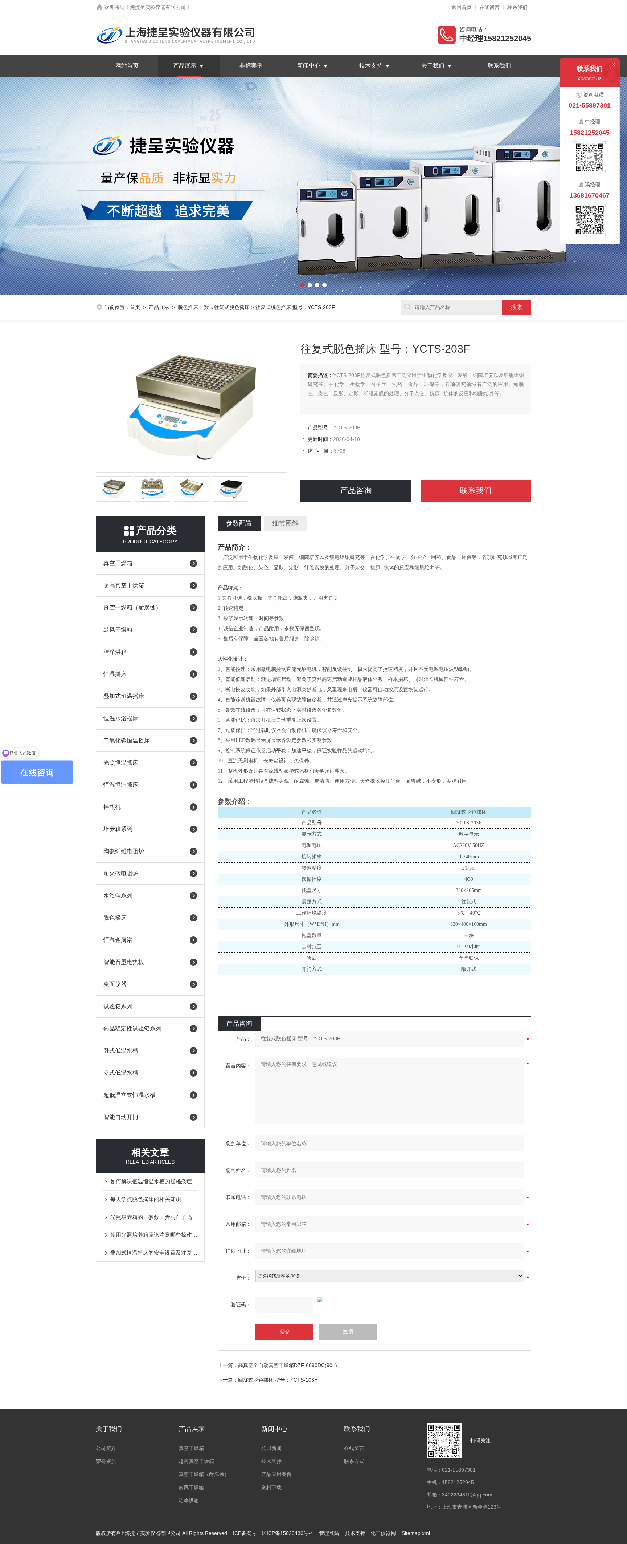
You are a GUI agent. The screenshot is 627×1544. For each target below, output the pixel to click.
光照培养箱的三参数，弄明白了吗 (151, 1217)
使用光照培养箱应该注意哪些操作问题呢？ (153, 1235)
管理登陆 (329, 1533)
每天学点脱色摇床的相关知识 (145, 1199)
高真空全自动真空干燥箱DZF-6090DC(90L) (287, 1365)
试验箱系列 (117, 1006)
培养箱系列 (117, 829)
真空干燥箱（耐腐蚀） (132, 607)
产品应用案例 (276, 1474)
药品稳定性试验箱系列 (132, 1028)
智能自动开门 (120, 1117)
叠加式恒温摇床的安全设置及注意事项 (153, 1252)
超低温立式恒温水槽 (129, 1095)
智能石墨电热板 (123, 962)
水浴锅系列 (117, 895)
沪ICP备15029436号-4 (287, 1533)
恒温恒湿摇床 (120, 785)
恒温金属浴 (117, 940)
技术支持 (370, 65)
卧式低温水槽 (120, 1050)
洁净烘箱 (115, 652)
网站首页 (127, 65)
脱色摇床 (188, 307)
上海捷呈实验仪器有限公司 (155, 7)
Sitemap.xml (416, 1533)
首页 (135, 307)
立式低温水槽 (120, 1073)
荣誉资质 (106, 1461)
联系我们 (517, 7)
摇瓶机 (112, 807)
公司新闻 (271, 1448)
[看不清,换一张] (374, 1299)
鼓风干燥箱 (117, 630)
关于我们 (432, 65)
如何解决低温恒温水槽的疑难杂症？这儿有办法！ (153, 1181)
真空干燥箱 (117, 563)
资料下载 (271, 1487)
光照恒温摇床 (120, 762)
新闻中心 (308, 65)
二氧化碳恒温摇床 (126, 740)
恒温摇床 (115, 674)
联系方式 (354, 1461)
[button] (47, 186)
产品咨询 (356, 490)
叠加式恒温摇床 (123, 696)
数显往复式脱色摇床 (227, 307)
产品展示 (184, 65)
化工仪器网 (383, 1533)
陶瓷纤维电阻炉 (123, 851)
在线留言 (489, 7)
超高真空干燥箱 (123, 585)
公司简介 (106, 1448)
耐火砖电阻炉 (120, 873)
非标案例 (251, 65)
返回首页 (461, 7)
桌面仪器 (115, 984)
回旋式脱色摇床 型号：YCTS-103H (278, 1380)
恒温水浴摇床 (120, 718)
